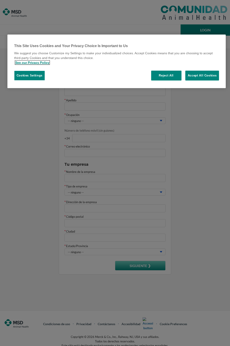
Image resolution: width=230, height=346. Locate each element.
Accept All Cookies (202, 75)
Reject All (166, 75)
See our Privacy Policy (32, 62)
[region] (116, 61)
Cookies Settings (29, 75)
